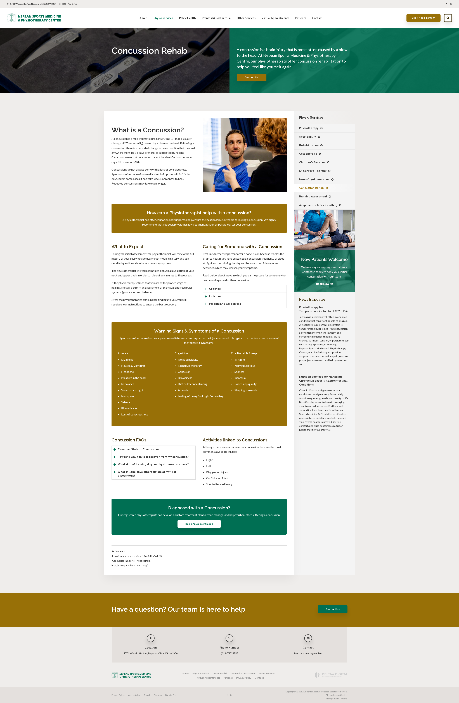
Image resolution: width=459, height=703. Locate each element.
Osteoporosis (308, 153)
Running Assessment (313, 196)
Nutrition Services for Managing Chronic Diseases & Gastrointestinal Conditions (323, 380)
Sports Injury (307, 136)
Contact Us (251, 77)
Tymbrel (343, 698)
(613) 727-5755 (69, 4)
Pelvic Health (187, 18)
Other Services (246, 18)
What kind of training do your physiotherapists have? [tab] (153, 464)
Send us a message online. (308, 653)
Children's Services (312, 162)
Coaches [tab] (215, 288)
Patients (300, 18)
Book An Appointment (199, 524)
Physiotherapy (309, 128)
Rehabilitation (309, 145)
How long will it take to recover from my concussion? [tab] (153, 456)
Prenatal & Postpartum (216, 18)
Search (448, 18)
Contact (317, 18)
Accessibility (134, 695)
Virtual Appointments (275, 18)
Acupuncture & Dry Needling (318, 205)
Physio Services (163, 18)
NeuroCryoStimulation (314, 179)
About (143, 18)
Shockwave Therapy (312, 170)
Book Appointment (423, 17)
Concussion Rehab (311, 187)
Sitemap (158, 695)
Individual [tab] (216, 296)
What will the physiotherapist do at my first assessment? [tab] (147, 473)
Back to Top (170, 695)
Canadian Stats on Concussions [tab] (138, 449)
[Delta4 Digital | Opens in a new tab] (331, 677)
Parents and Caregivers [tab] (225, 303)
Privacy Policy (243, 678)
